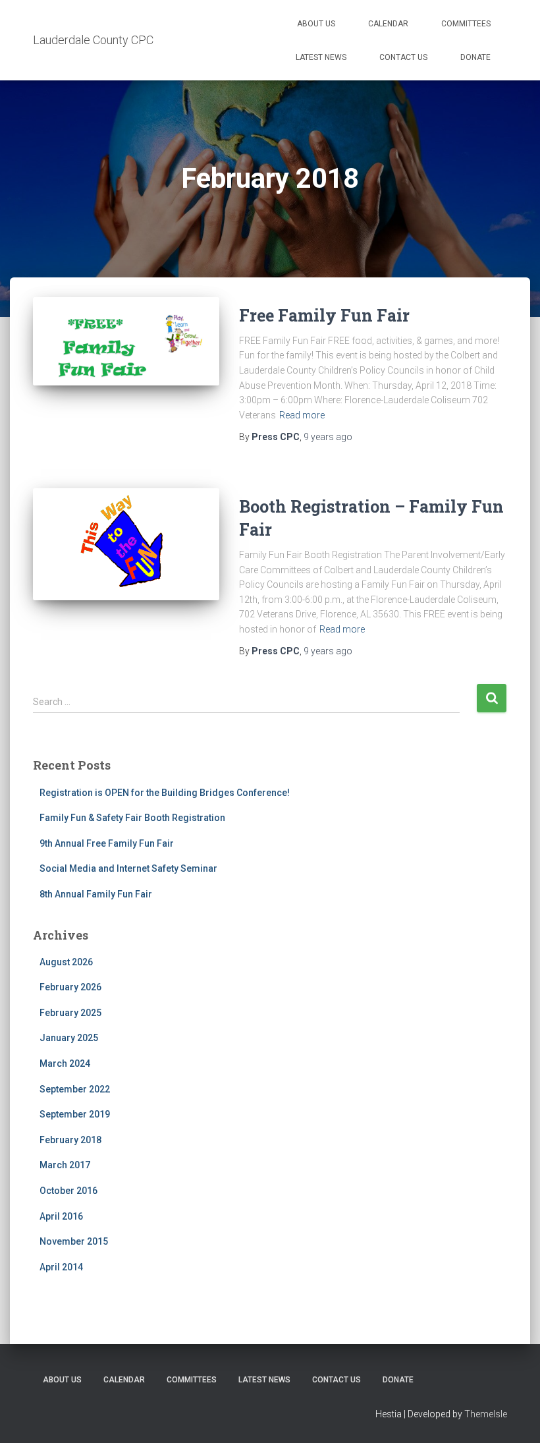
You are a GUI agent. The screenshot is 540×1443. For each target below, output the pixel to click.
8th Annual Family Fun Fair (96, 894)
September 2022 (75, 1089)
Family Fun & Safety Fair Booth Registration (132, 817)
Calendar (388, 23)
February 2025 (70, 1012)
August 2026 (66, 962)
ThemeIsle (485, 1414)
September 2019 (75, 1114)
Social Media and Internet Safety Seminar (128, 868)
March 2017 (65, 1165)
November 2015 (74, 1241)
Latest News (321, 57)
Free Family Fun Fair (324, 315)
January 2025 (69, 1038)
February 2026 (70, 987)
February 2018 (70, 1140)
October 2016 (68, 1190)
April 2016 (61, 1216)
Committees (466, 23)
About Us (316, 23)
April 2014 (61, 1267)
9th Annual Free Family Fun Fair (107, 843)
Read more (302, 415)
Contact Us (403, 57)
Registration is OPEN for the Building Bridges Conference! (165, 792)
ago (328, 437)
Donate (475, 57)
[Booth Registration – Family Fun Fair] (126, 544)
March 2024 (65, 1063)
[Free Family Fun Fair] (126, 341)
